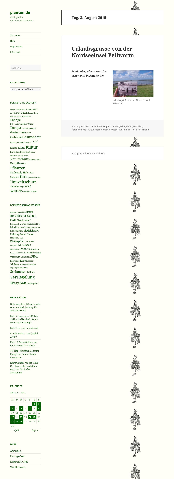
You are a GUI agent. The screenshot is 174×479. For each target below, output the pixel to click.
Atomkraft (15, 112)
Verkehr (14, 186)
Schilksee (14, 264)
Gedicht (28, 133)
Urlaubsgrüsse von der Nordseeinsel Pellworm (103, 52)
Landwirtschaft (23, 152)
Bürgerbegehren (123, 126)
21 (30, 417)
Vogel (22, 186)
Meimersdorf (15, 249)
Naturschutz (19, 159)
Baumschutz (33, 113)
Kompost (13, 245)
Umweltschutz (23, 181)
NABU (26, 155)
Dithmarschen (15, 224)
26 (21, 421)
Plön (34, 256)
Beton (29, 211)
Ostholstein (26, 257)
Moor (24, 249)
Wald (28, 186)
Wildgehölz (26, 191)
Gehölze (16, 137)
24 (12, 421)
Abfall (12, 109)
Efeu (38, 224)
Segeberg (13, 268)
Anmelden (15, 450)
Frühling (25, 128)
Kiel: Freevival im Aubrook (24, 327)
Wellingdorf (33, 283)
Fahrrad (36, 227)
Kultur (32, 147)
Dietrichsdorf (24, 220)
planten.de (20, 12)
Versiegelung (22, 277)
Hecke (30, 234)
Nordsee (105, 129)
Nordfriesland (34, 252)
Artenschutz (20, 109)
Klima (21, 147)
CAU (13, 220)
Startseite (15, 35)
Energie (15, 120)
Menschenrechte (16, 155)
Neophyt (13, 253)
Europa (15, 128)
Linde (19, 245)
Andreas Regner (102, 126)
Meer (33, 152)
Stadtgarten (22, 267)
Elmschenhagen (26, 227)
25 (17, 421)
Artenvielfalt (32, 109)
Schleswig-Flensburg (28, 264)
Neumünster (21, 253)
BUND (24, 116)
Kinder (13, 147)
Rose (23, 260)
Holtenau (14, 237)
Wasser (16, 190)
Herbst (20, 142)
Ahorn (13, 211)
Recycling (14, 260)
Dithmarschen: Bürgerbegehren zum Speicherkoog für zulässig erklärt (25, 307)
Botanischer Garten (23, 216)
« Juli (16, 430)
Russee (29, 260)
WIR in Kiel (124, 129)
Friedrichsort (30, 230)
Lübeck (26, 245)
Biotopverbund (15, 116)
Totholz (31, 271)
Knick (31, 241)
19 (21, 417)
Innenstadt (28, 142)
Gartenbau (17, 132)
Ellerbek (14, 227)
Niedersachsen (35, 159)
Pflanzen (17, 167)
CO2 (29, 116)
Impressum (16, 46)
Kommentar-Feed (19, 461)
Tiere (23, 177)
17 (12, 417)
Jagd (21, 238)
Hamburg (14, 142)
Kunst (12, 152)
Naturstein (34, 249)
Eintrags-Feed (17, 456)
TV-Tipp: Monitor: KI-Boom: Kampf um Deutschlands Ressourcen (24, 354)
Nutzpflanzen (18, 163)
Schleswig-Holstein (21, 172)
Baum (24, 112)
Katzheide (77, 129)
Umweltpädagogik (34, 177)
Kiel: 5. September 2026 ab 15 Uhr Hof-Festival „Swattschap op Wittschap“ (24, 319)
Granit (23, 234)
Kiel (35, 142)
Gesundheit (31, 137)
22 (34, 417)
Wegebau (18, 282)
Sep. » (35, 430)
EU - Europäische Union (21, 123)
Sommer (14, 176)
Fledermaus (16, 230)
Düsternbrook (29, 223)
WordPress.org (18, 467)
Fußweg (14, 234)
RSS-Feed (15, 52)
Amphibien (21, 212)
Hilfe (12, 40)
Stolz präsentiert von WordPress (88, 153)
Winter (34, 191)
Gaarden (32, 128)
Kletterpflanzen (19, 241)
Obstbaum (15, 256)
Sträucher (18, 271)
